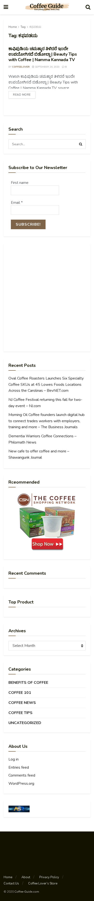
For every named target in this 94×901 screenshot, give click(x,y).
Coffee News (22, 702)
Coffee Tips (20, 712)
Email (17, 202)
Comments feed (21, 775)
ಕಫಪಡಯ (35, 27)
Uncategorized (24, 722)
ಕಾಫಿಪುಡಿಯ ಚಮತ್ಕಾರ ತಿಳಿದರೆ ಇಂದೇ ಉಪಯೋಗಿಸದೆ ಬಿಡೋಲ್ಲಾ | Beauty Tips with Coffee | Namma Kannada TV (42, 54)
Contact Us (11, 883)
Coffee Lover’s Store (42, 883)
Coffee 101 (19, 692)
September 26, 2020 (47, 67)
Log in (13, 759)
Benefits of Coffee (28, 682)
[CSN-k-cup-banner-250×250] (47, 522)
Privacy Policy (49, 877)
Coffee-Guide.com (26, 892)
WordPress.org (21, 783)
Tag (23, 27)
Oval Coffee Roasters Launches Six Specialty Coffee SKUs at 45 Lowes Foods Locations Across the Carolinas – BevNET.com (46, 384)
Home (12, 27)
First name (19, 182)
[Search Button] (81, 144)
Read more (22, 95)
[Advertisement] (47, 297)
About (25, 877)
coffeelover (21, 67)
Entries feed (18, 767)
